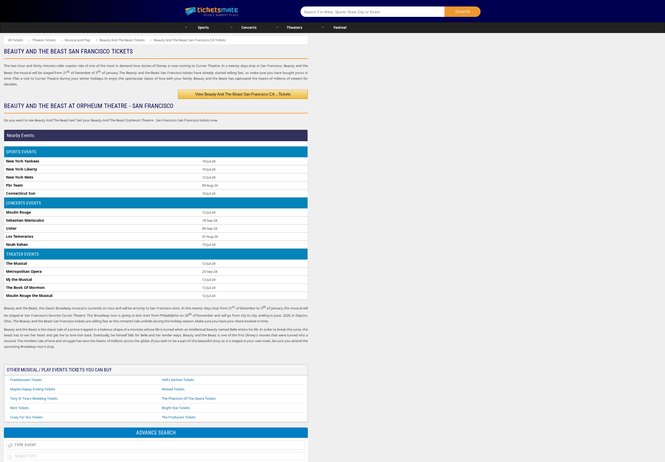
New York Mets (19, 177)
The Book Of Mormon (25, 288)
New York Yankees (22, 161)
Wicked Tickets (173, 389)
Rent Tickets (19, 407)
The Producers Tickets (179, 417)
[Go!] (462, 11)
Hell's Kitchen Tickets (178, 379)
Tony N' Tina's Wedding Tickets (34, 398)
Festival (340, 27)
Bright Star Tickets (176, 407)
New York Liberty (21, 169)
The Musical (16, 263)
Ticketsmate (236, 11)
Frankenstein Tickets (26, 379)
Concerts (248, 27)
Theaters (294, 27)
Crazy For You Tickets (26, 417)
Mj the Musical (19, 279)
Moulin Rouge (18, 212)
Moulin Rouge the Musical (29, 296)
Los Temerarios (19, 236)
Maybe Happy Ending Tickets (32, 389)
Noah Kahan (17, 244)
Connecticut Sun (20, 193)
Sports (203, 27)
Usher (11, 228)
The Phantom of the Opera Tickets (189, 398)
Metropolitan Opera (24, 271)
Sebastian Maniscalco (25, 220)
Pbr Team (14, 185)
